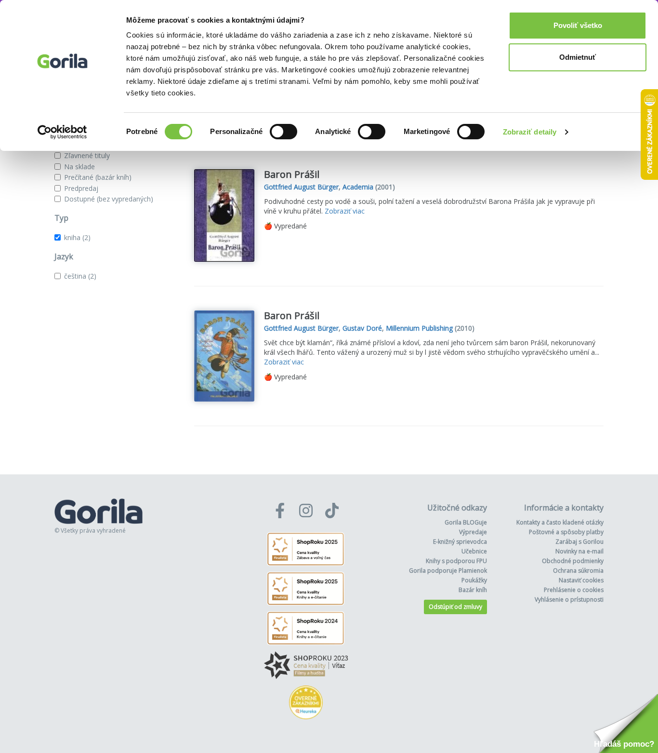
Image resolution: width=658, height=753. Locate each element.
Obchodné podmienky (573, 561)
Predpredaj (81, 188)
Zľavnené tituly (87, 155)
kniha (77, 237)
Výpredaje (473, 532)
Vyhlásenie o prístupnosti (569, 599)
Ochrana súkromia (578, 570)
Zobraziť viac (345, 210)
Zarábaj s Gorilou (579, 542)
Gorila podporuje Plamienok (448, 570)
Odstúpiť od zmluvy (455, 607)
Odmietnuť (577, 57)
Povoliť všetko (577, 25)
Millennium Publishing (419, 328)
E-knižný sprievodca (460, 542)
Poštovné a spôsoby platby (566, 532)
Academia (357, 186)
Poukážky (474, 580)
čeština (80, 276)
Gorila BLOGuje (466, 522)
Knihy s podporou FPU (456, 561)
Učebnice (474, 551)
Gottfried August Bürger (301, 186)
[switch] (283, 131)
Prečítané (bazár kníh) (98, 177)
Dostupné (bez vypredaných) (108, 198)
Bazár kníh (473, 590)
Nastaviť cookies (581, 580)
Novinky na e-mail (579, 551)
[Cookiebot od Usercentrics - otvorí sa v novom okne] (62, 132)
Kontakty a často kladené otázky (560, 522)
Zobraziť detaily (530, 132)
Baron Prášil (291, 174)
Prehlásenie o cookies (574, 590)
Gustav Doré (362, 328)
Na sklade (79, 166)
